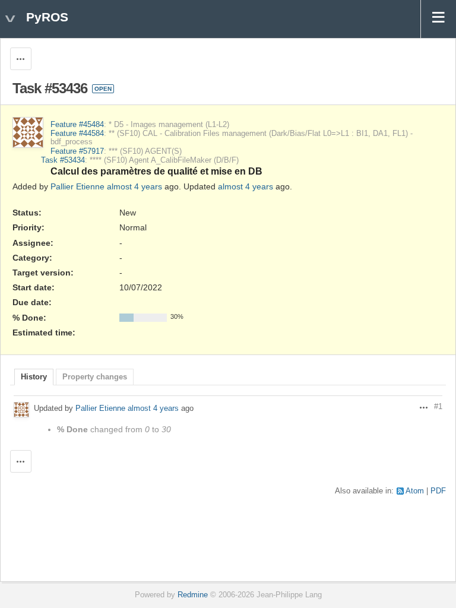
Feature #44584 (77, 133)
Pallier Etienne (77, 186)
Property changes (94, 377)
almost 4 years (134, 186)
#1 (438, 407)
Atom (415, 491)
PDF (438, 491)
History (34, 377)
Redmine (193, 595)
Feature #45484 (77, 125)
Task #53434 (63, 160)
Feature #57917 (77, 151)
